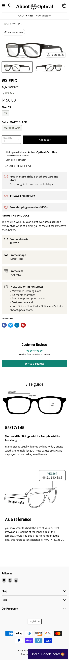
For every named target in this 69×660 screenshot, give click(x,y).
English (33, 621)
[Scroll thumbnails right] (64, 67)
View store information (16, 160)
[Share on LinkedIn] (16, 325)
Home (5, 24)
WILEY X (9, 93)
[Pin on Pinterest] (23, 325)
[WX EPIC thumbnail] (17, 67)
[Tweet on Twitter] (10, 325)
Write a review (34, 363)
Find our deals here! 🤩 (48, 654)
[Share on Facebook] (4, 325)
